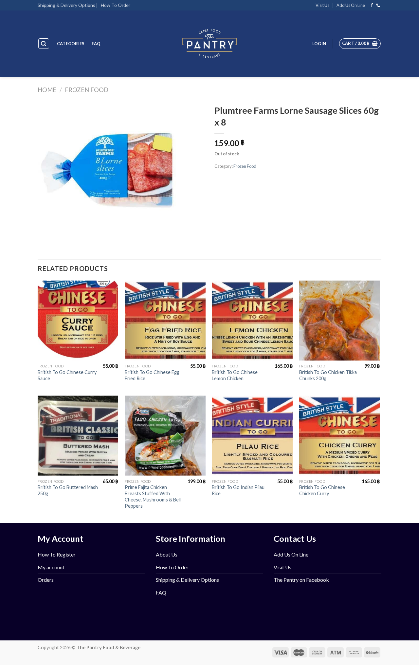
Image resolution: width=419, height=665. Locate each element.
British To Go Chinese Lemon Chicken (235, 375)
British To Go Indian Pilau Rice (238, 490)
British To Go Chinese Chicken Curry (322, 490)
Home (47, 89)
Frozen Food (86, 89)
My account (51, 567)
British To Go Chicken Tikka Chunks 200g (328, 375)
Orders (46, 580)
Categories (71, 43)
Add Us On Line (351, 5)
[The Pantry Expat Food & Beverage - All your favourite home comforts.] (210, 43)
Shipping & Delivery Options (66, 5)
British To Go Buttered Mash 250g (68, 490)
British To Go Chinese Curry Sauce (67, 375)
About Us (166, 554)
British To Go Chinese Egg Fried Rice (152, 375)
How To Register (57, 554)
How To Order (115, 5)
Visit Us (322, 5)
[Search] (43, 43)
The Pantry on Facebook (301, 580)
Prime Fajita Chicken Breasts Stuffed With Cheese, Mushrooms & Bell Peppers (153, 496)
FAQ (96, 43)
